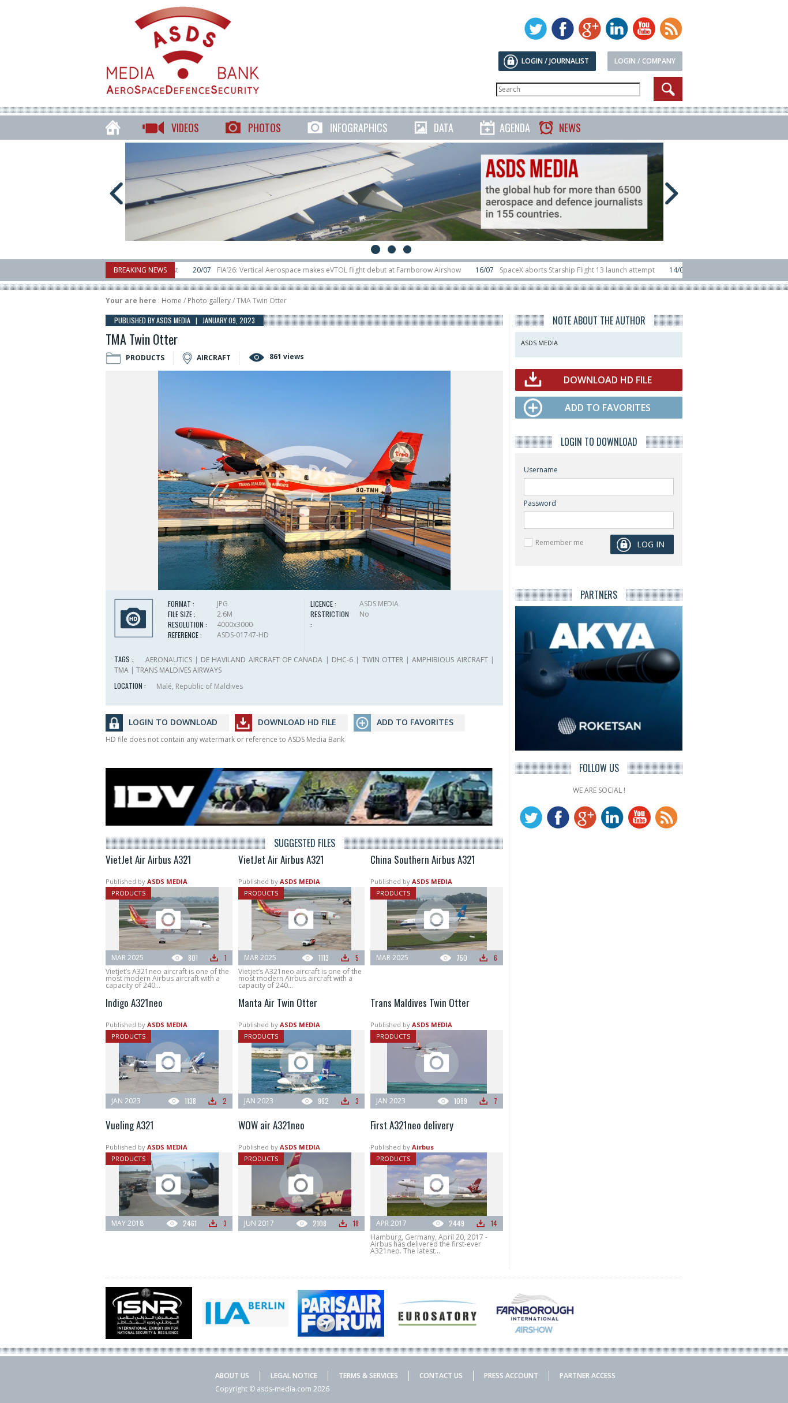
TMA (121, 670)
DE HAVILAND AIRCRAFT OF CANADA (261, 660)
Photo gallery (209, 300)
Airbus (423, 1147)
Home (172, 300)
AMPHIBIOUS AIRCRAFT (449, 660)
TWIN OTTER (382, 660)
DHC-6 (342, 660)
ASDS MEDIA (167, 881)
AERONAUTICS (168, 660)
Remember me (559, 542)
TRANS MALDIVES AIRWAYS (179, 670)
